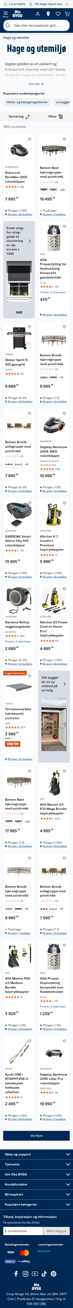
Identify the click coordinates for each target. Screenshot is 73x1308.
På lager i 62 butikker (20, 214)
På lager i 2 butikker (54, 214)
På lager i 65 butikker (55, 663)
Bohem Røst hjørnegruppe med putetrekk (51, 172)
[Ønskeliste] (58, 14)
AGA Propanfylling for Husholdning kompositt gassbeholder (53, 268)
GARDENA (10, 530)
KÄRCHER (45, 530)
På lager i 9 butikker (54, 1119)
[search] (8, 25)
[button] (36, 1136)
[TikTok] (44, 1274)
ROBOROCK (11, 167)
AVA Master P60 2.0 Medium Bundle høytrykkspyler (17, 985)
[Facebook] (16, 1274)
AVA (42, 798)
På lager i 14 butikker (55, 491)
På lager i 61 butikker (55, 576)
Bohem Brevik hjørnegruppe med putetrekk (51, 359)
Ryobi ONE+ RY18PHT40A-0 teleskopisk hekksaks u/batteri (16, 1083)
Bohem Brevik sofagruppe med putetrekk (18, 446)
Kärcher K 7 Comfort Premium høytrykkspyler (52, 543)
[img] (19, 187)
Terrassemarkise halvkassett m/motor (18, 713)
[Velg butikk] (48, 14)
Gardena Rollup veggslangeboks (17, 624)
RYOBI (8, 1068)
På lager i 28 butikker (20, 1029)
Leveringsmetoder (50, 1244)
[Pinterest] (53, 1274)
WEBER (9, 354)
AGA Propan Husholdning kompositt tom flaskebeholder (51, 985)
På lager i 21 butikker (55, 933)
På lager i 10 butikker (20, 576)
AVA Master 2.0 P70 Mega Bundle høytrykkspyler (53, 809)
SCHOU (9, 703)
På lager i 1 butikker (19, 933)
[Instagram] (26, 1274)
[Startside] (21, 14)
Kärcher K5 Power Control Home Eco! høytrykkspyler (54, 629)
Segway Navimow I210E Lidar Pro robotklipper (53, 1078)
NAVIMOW (46, 441)
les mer (34, 84)
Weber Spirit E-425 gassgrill (17, 362)
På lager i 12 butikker (55, 401)
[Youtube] (35, 1274)
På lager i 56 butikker (55, 314)
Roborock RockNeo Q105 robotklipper (16, 177)
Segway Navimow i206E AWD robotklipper (53, 451)
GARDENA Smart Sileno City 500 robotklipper (18, 541)
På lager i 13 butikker (20, 491)
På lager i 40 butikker (20, 401)
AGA (42, 254)
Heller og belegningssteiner (27, 102)
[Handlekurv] (67, 14)
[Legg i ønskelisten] (29, 139)
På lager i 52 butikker (20, 759)
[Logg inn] (37, 14)
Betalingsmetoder (17, 1244)
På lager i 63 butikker (20, 663)
